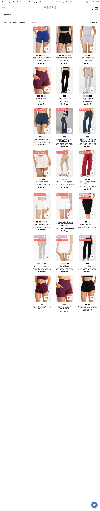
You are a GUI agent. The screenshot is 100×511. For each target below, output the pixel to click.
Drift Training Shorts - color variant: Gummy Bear (66, 55)
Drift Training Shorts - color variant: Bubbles (69, 55)
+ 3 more (48, 221)
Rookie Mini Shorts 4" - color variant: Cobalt (37, 55)
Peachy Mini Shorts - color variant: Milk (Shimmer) (43, 136)
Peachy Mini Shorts (42, 139)
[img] (42, 63)
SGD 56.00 (87, 61)
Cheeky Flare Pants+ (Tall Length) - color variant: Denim (64, 136)
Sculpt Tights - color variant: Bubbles (87, 96)
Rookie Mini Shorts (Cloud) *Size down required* (64, 224)
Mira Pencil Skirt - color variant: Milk (89, 221)
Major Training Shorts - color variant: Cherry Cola (89, 304)
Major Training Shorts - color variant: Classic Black (86, 304)
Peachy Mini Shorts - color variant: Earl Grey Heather (43, 221)
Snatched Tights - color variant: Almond (63, 179)
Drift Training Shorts (64, 58)
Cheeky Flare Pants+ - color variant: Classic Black (64, 96)
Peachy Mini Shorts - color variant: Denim (40, 136)
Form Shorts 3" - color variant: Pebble (86, 55)
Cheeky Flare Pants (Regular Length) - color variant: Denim (87, 136)
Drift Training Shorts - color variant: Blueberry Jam (63, 55)
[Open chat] (94, 505)
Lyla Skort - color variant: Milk (61, 263)
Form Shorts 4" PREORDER (64, 308)
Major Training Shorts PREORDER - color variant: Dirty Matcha (42, 304)
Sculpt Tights (87, 98)
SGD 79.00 (64, 101)
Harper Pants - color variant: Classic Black (87, 263)
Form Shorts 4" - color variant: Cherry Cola (38, 96)
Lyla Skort (64, 266)
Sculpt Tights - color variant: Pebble (84, 96)
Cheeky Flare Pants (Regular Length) (87, 140)
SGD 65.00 (64, 61)
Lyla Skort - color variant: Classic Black (68, 263)
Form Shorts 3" (87, 58)
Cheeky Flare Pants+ (65, 98)
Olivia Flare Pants (41, 266)
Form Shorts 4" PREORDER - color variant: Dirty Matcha (64, 304)
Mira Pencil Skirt (87, 224)
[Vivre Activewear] (50, 8)
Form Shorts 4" (41, 98)
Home (4, 23)
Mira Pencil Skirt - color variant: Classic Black (86, 221)
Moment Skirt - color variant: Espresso (43, 179)
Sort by (34, 23)
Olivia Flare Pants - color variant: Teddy (38, 263)
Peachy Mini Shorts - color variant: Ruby (40, 221)
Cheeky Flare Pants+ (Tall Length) (65, 140)
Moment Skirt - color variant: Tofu (40, 179)
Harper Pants (87, 266)
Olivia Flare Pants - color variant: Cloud (42, 263)
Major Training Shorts (87, 307)
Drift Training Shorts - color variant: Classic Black (60, 55)
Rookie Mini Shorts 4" (42, 58)
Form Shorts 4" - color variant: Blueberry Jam (42, 96)
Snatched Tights (64, 182)
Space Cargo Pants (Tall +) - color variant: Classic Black (89, 179)
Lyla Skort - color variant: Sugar (64, 263)
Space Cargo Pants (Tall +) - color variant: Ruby (86, 179)
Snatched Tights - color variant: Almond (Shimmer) (66, 179)
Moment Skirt (42, 182)
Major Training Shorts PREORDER (42, 308)
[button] (91, 8)
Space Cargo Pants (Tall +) (87, 183)
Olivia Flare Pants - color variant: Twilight (45, 263)
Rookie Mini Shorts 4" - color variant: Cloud (46, 55)
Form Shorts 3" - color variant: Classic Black (89, 55)
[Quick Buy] (46, 49)
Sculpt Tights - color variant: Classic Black (90, 96)
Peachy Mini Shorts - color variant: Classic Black (37, 221)
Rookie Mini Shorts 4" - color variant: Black (40, 55)
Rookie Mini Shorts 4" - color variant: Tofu (43, 55)
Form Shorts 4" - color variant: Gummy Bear (45, 96)
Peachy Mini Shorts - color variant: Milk (34, 221)
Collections (13, 23)
